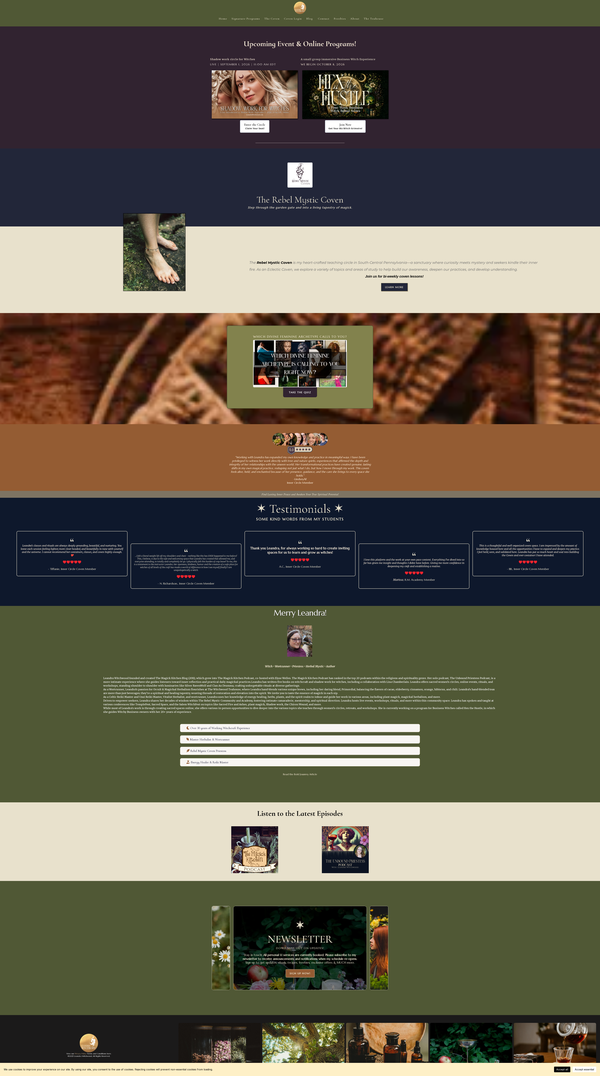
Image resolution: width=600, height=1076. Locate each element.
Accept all (562, 1069)
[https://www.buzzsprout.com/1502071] (255, 849)
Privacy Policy (80, 1053)
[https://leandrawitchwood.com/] (300, 8)
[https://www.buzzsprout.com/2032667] (345, 849)
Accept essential (584, 1069)
